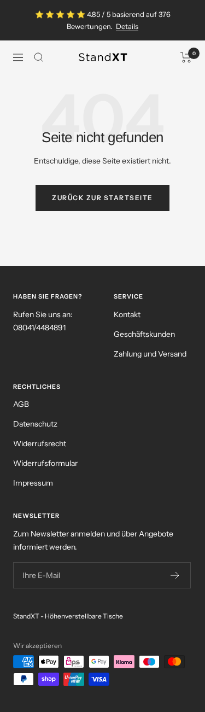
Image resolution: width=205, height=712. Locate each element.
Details (127, 26)
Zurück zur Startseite (102, 198)
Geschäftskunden (144, 334)
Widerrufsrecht (39, 443)
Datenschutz (35, 424)
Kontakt (127, 314)
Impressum (33, 483)
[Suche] (39, 57)
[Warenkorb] (186, 57)
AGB (21, 404)
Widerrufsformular (45, 463)
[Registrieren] (175, 575)
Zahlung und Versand (150, 354)
